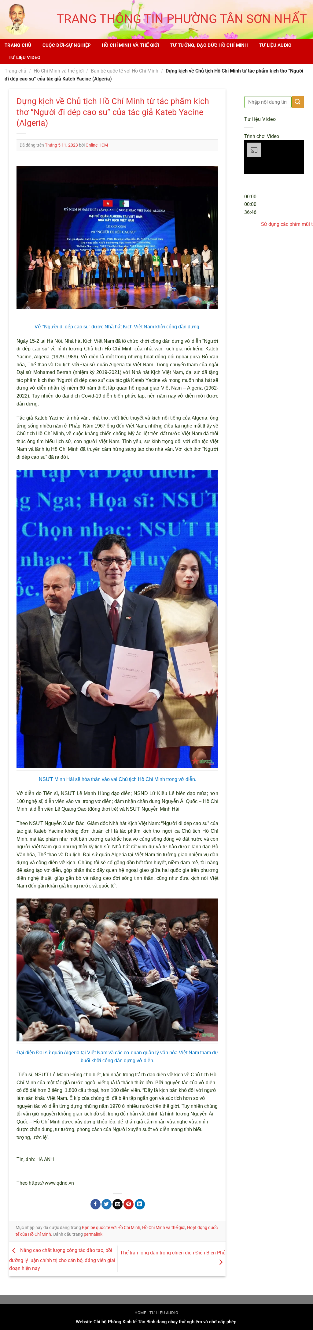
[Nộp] (298, 102)
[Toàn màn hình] (250, 239)
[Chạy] (250, 182)
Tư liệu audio (275, 45)
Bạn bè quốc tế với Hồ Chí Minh (124, 71)
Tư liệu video (24, 57)
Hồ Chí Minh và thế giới (130, 45)
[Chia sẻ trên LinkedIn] (140, 1204)
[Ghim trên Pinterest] (128, 1204)
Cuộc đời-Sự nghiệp (66, 45)
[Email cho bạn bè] (117, 1204)
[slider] (250, 204)
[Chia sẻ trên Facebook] (95, 1204)
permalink (93, 1234)
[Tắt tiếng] (250, 222)
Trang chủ (18, 45)
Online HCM (97, 145)
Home (140, 1312)
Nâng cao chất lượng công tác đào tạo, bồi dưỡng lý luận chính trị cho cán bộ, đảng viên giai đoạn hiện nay (62, 1259)
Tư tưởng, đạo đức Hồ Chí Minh (209, 45)
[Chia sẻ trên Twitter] (106, 1204)
